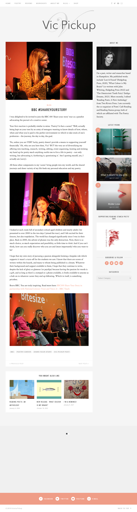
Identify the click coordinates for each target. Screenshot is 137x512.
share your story (43, 352)
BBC (12, 352)
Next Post (83, 364)
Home (8, 3)
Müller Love (114, 204)
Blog (65, 3)
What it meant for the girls (114, 174)
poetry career (24, 352)
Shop (76, 3)
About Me (55, 3)
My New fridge (114, 148)
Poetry (18, 3)
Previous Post (17, 364)
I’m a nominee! (70, 402)
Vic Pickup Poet (62, 352)
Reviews (28, 3)
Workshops (41, 3)
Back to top (124, 508)
